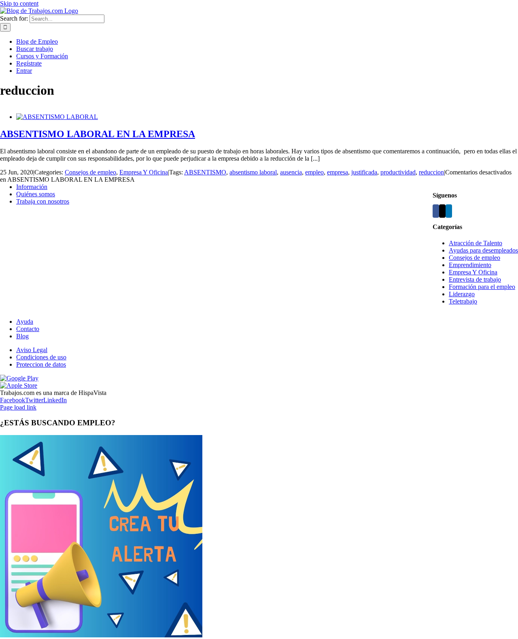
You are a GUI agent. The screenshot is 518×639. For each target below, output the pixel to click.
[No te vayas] (101, 635)
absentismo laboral (253, 172)
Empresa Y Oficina (143, 172)
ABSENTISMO (205, 172)
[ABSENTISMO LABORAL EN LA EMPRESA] (57, 116)
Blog (22, 336)
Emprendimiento (470, 264)
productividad (398, 172)
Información (31, 186)
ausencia (291, 172)
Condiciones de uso (41, 357)
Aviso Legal (31, 349)
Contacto (27, 328)
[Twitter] (442, 211)
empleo (314, 172)
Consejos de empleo (90, 172)
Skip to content (19, 3)
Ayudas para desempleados (483, 250)
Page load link (18, 407)
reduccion (431, 172)
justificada (364, 172)
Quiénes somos (35, 194)
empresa (337, 172)
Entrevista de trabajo (475, 279)
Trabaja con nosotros (42, 201)
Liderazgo (462, 294)
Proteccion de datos (41, 364)
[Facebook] (436, 211)
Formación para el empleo (482, 286)
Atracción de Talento (475, 243)
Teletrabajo (463, 301)
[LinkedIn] (449, 211)
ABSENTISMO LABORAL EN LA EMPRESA (97, 134)
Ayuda (24, 321)
